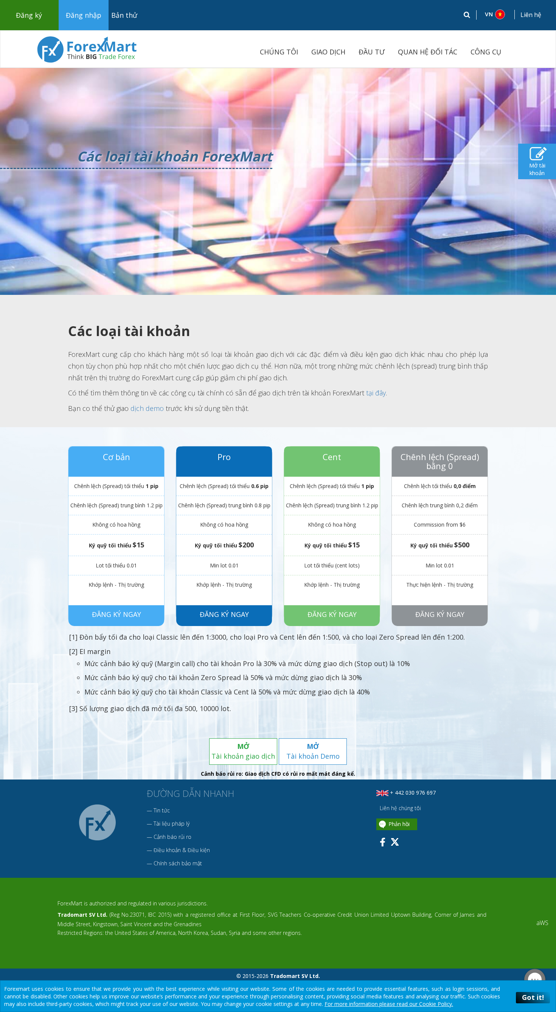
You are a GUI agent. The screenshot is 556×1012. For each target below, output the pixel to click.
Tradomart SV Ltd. (82, 914)
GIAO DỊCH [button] (328, 51)
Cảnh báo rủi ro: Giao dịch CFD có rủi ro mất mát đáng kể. (278, 773)
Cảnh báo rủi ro (172, 836)
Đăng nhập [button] (83, 15)
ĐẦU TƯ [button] (372, 51)
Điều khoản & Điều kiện (182, 850)
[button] (495, 14)
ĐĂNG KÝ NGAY (116, 614)
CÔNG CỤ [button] (486, 51)
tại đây (376, 392)
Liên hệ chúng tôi (399, 808)
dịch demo (147, 408)
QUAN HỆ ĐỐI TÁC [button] (427, 51)
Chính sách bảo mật (178, 863)
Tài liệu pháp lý (171, 823)
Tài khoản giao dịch (243, 751)
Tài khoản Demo (313, 751)
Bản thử (124, 15)
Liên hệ (530, 15)
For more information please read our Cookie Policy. (389, 1003)
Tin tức (162, 810)
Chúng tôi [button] (279, 51)
